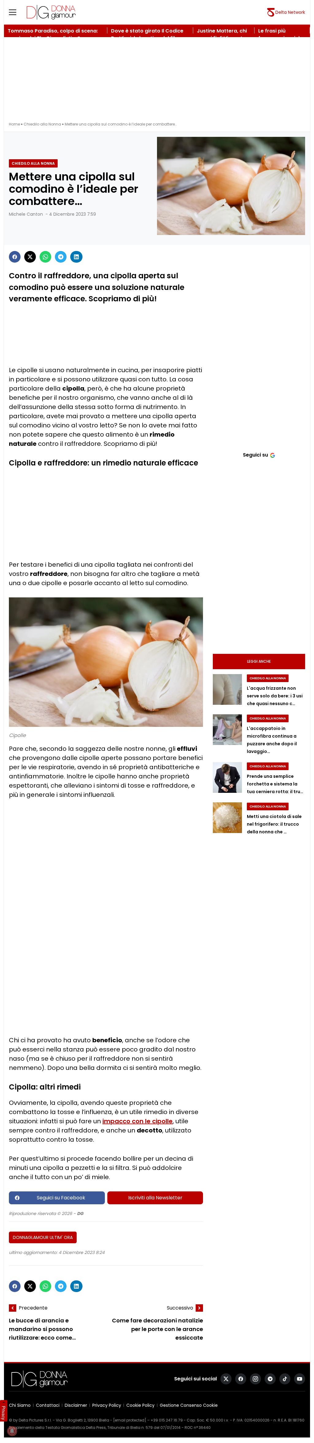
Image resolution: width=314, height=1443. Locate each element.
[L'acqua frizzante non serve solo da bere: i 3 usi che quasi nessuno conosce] (227, 689)
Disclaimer (76, 1405)
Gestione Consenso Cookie (189, 1405)
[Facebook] (15, 257)
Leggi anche (259, 661)
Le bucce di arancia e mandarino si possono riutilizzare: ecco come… (42, 1329)
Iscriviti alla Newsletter (155, 1197)
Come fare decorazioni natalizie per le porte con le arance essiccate (157, 1329)
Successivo (180, 1307)
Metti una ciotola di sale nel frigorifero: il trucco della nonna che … (274, 824)
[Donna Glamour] (51, 12)
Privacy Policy (106, 1405)
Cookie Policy (140, 1405)
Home (14, 124)
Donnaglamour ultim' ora (43, 1237)
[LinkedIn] (76, 257)
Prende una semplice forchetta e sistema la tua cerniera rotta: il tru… (275, 784)
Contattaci (47, 1405)
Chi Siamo (20, 1405)
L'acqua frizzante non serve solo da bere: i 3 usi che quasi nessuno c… (275, 696)
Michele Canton (26, 214)
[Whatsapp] (45, 257)
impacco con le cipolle (137, 1121)
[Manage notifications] (12, 1431)
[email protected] (129, 1420)
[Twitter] (30, 257)
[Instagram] (255, 1378)
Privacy (4, 1413)
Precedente (33, 1307)
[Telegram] (61, 257)
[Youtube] (299, 1378)
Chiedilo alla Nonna (42, 124)
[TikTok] (284, 1378)
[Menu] (16, 12)
